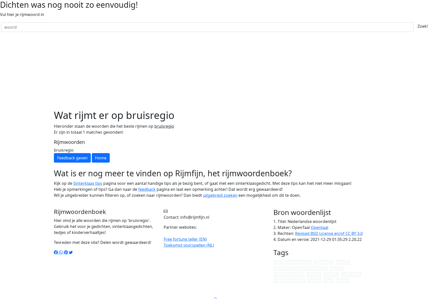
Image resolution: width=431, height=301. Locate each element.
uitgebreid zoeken (220, 195)
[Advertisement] (215, 72)
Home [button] (101, 158)
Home (173, 292)
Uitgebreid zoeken (245, 292)
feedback (147, 189)
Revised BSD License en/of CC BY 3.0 (329, 233)
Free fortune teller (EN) (185, 239)
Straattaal (192, 292)
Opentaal (319, 227)
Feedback (276, 292)
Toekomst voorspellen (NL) (189, 245)
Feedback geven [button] (72, 158)
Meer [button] (294, 292)
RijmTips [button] (213, 292)
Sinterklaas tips (87, 183)
